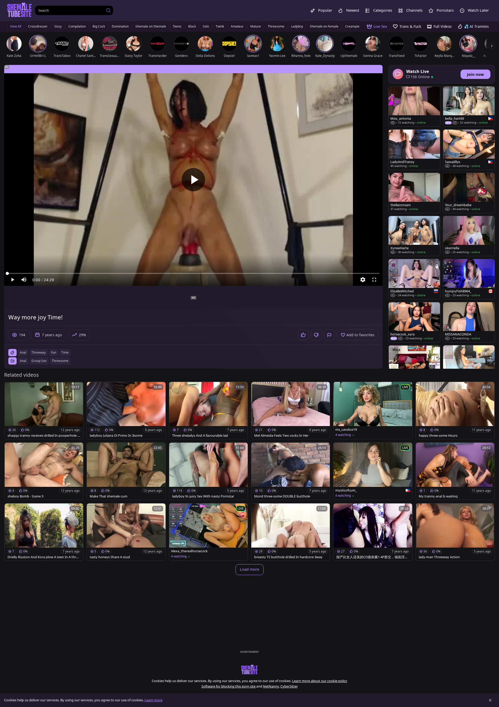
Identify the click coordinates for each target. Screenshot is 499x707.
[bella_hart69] (469, 106)
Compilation (77, 26)
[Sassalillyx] (469, 150)
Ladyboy (297, 26)
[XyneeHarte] (414, 236)
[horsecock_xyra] (414, 322)
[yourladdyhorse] (469, 365)
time (65, 352)
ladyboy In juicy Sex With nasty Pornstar (203, 496)
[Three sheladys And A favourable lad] (208, 410)
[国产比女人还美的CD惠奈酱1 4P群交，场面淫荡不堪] (372, 532)
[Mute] (24, 279)
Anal (23, 361)
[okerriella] (469, 236)
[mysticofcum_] (372, 471)
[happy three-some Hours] (455, 410)
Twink (220, 26)
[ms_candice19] (372, 410)
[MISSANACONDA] (469, 322)
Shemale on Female (324, 26)
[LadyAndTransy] (414, 150)
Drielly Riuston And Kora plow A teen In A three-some (44, 557)
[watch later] (11, 388)
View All (15, 26)
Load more (249, 569)
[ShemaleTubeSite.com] (19, 10)
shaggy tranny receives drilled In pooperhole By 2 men (44, 435)
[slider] (193, 273)
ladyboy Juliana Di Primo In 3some (116, 435)
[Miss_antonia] (414, 106)
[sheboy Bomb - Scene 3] (44, 471)
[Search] (108, 10)
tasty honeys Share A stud (110, 557)
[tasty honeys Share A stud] (126, 532)
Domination (120, 26)
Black (192, 26)
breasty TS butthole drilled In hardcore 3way (288, 557)
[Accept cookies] (490, 700)
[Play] (193, 179)
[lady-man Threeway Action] (455, 532)
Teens (177, 26)
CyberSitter (289, 686)
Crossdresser (38, 26)
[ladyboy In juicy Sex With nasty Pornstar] (208, 471)
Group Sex (39, 361)
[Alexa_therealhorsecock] (208, 532)
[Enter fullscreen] (374, 279)
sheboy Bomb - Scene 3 (25, 496)
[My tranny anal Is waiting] (455, 471)
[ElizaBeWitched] (414, 279)
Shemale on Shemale (150, 26)
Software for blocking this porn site (228, 686)
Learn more (153, 700)
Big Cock (99, 26)
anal (23, 352)
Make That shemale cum (108, 496)
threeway (38, 352)
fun (53, 352)
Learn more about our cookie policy (319, 680)
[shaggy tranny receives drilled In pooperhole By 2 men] (44, 410)
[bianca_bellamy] (414, 365)
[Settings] (363, 279)
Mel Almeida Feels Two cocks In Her (281, 435)
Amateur (237, 26)
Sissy (58, 26)
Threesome (276, 26)
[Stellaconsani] (414, 193)
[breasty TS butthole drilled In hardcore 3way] (290, 532)
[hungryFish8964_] (469, 279)
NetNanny (271, 686)
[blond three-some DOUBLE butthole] (290, 471)
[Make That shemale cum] (126, 471)
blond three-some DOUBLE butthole (282, 496)
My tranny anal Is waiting (438, 496)
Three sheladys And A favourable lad (200, 435)
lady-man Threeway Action (439, 557)
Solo (206, 26)
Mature (255, 26)
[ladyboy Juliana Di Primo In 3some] (126, 410)
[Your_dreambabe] (469, 193)
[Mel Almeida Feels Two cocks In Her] (290, 410)
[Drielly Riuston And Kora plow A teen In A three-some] (44, 532)
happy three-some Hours (438, 435)
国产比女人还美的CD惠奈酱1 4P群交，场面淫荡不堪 (372, 557)
